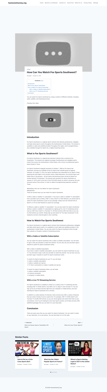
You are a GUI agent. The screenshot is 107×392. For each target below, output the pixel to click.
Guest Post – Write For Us (74, 3)
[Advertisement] (53, 17)
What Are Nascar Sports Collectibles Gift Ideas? (36, 325)
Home (41, 3)
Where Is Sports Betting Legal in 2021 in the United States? (80, 362)
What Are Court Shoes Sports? (73, 324)
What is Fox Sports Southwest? (36, 85)
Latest (29, 69)
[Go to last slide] (17, 355)
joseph (29, 75)
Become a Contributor (51, 3)
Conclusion (31, 93)
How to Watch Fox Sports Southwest (38, 87)
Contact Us (62, 3)
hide (42, 80)
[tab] (50, 372)
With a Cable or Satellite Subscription (39, 89)
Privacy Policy (88, 3)
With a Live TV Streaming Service (38, 91)
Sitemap (95, 3)
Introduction (31, 83)
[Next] (89, 355)
